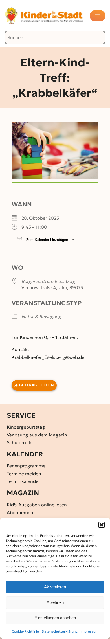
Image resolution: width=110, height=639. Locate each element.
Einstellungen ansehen (55, 617)
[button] (101, 525)
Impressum (89, 631)
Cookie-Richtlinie (25, 631)
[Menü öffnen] (97, 15)
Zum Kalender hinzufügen (46, 240)
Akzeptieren (55, 586)
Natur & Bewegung (41, 316)
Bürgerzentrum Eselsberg (48, 281)
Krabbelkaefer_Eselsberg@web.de (48, 357)
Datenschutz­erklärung (60, 631)
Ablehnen (55, 602)
